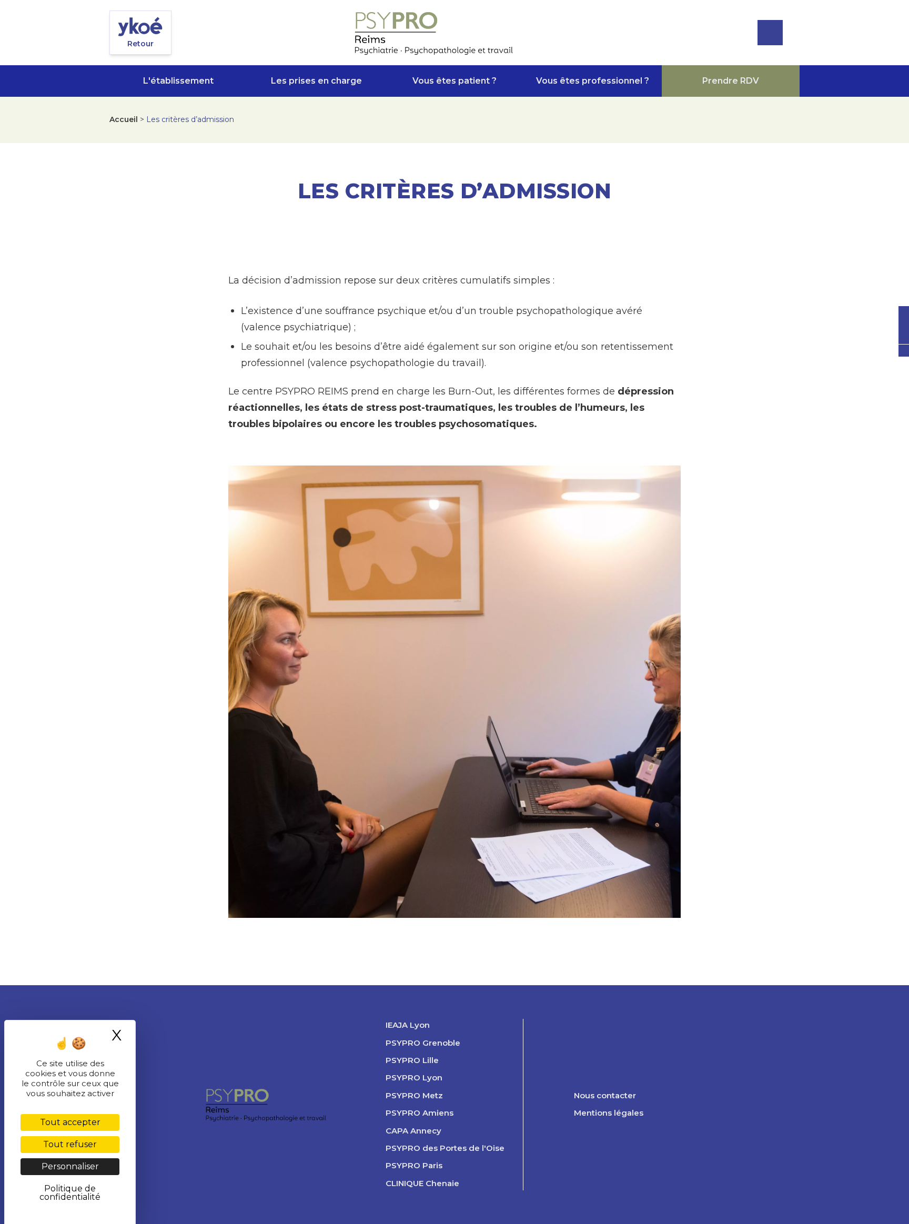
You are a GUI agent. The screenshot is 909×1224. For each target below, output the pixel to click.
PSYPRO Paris (414, 1165)
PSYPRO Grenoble (423, 1043)
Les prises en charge (316, 81)
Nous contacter (605, 1095)
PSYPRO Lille (412, 1060)
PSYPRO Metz (414, 1095)
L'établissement (178, 81)
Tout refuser (70, 1144)
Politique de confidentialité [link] (69, 1192)
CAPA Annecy (413, 1131)
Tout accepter (70, 1122)
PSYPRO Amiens (419, 1113)
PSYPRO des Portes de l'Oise (445, 1148)
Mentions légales (608, 1113)
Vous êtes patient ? (454, 81)
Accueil (123, 119)
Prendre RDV (730, 81)
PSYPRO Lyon (414, 1078)
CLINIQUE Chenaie (422, 1183)
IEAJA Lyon (408, 1025)
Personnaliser (70, 1166)
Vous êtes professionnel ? (592, 81)
